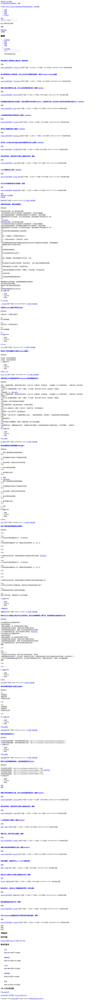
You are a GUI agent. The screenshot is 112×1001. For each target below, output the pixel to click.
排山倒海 (3, 730)
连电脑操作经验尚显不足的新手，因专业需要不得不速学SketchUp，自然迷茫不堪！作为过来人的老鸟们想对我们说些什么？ (39, 101)
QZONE (6, 295)
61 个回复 (26, 200)
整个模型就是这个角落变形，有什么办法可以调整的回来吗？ (19, 74)
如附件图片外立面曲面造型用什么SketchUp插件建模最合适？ (20, 378)
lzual (2, 682)
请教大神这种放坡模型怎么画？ (10, 847)
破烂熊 (8, 881)
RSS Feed (24, 995)
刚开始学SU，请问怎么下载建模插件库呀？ (14, 888)
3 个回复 (28, 730)
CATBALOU (17, 67)
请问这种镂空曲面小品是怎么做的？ (12, 686)
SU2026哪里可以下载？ (8, 169)
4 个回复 (28, 611)
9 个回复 (26, 522)
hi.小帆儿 (3, 442)
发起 (2, 18)
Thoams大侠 (16, 177)
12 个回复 (30, 374)
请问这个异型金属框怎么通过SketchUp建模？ (15, 351)
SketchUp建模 (52, 74)
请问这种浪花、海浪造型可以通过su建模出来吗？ (16, 156)
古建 (17, 940)
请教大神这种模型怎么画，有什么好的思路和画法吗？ (17, 88)
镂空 (26, 60)
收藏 (5, 290)
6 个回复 (28, 304)
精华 (5, 42)
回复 (2, 119)
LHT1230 (16, 95)
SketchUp (45, 74)
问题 (5, 10)
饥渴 (2, 200)
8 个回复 (28, 442)
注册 (19, 3)
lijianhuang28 (17, 136)
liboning (15, 854)
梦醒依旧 (3, 611)
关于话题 (7, 49)
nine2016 (15, 909)
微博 (5, 294)
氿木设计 (16, 840)
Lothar (15, 163)
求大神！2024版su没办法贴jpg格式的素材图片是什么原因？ (19, 142)
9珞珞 (15, 895)
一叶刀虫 (3, 304)
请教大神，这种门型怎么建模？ (10, 833)
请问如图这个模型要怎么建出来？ (11, 60)
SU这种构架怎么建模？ (8, 820)
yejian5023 (16, 922)
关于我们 (9, 1)
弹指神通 (7, 973)
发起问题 (3, 30)
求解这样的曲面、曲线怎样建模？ (11, 204)
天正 (23, 940)
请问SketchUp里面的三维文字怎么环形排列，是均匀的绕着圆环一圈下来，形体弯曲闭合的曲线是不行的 (33, 615)
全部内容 (7, 40)
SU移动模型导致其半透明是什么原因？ (13, 115)
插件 (28, 861)
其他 (2, 827)
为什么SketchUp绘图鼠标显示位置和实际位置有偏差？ (18, 915)
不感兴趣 (32, 200)
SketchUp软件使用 (6, 67)
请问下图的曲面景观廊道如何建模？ (12, 526)
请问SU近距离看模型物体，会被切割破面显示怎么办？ (18, 761)
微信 (5, 297)
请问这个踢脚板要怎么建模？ (10, 129)
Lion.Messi (16, 122)
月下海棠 (16, 149)
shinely (15, 108)
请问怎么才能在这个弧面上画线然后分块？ (14, 874)
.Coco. (2, 347)
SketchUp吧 (4, 995)
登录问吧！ (13, 3)
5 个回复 (25, 682)
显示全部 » (5, 220)
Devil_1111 (4, 374)
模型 (40, 74)
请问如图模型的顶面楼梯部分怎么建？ (12, 445)
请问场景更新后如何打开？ (9, 902)
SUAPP (6, 15)
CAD (20, 940)
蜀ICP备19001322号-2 (36, 998)
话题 (5, 11)
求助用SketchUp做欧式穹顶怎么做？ (12, 307)
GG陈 (6, 868)
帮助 (5, 13)
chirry (2, 522)
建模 (36, 88)
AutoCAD (13, 940)
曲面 (23, 60)
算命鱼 (15, 190)
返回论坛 (3, 1)
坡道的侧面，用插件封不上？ (10, 861)
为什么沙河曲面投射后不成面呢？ (11, 183)
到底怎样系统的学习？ (8, 734)
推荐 (5, 43)
